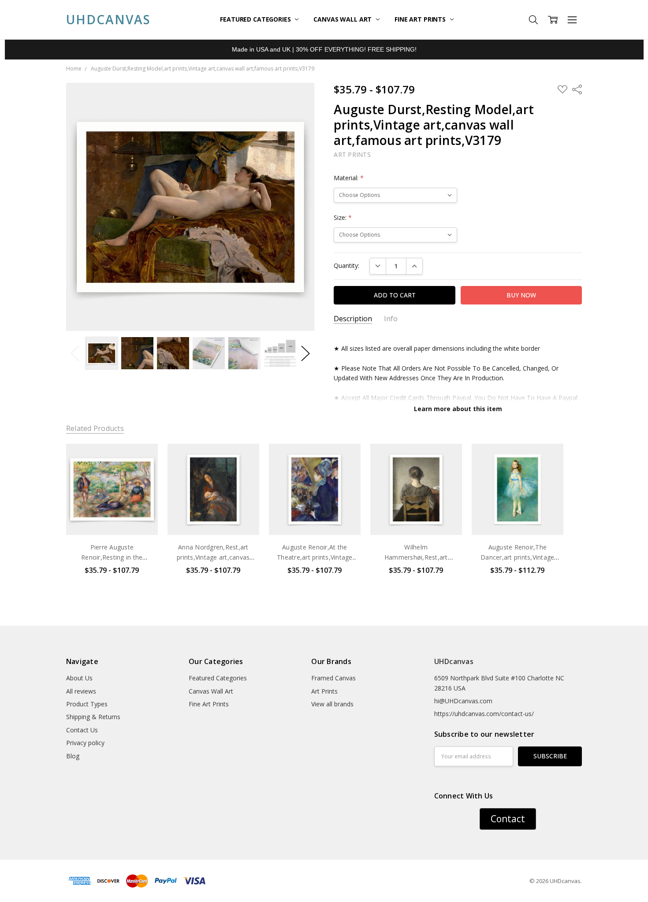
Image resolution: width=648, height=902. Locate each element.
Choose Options (112, 516)
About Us (79, 678)
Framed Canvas (333, 678)
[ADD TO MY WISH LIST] (142, 473)
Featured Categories (256, 19)
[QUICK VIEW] (142, 459)
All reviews (81, 691)
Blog (72, 756)
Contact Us (82, 730)
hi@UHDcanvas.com (463, 701)
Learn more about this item (458, 409)
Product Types (87, 704)
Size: (343, 217)
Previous (75, 353)
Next (305, 353)
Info (391, 318)
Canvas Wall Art (343, 19)
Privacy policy (85, 743)
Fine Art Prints (421, 19)
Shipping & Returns (93, 717)
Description (353, 318)
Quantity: (346, 265)
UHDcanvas (453, 661)
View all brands (332, 704)
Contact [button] (508, 819)
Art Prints (324, 691)
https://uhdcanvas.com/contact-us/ (484, 713)
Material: (349, 178)
